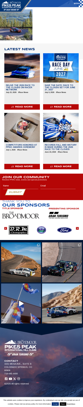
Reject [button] (63, 404)
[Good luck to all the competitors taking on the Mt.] (21, 262)
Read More (71, 404)
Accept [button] (55, 404)
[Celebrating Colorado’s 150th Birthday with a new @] (21, 303)
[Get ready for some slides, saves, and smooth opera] (62, 262)
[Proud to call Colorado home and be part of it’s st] (62, 303)
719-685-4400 (11, 373)
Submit (15, 192)
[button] (5, 228)
